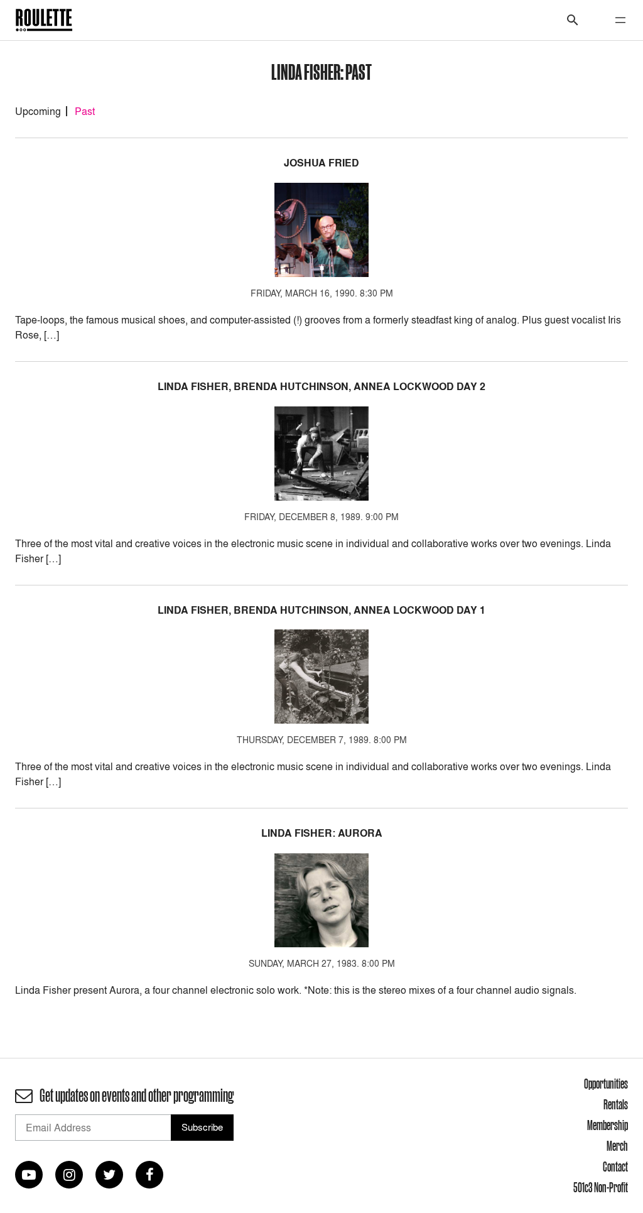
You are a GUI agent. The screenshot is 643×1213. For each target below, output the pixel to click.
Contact (615, 1166)
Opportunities (606, 1083)
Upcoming (38, 111)
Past (85, 111)
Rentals (615, 1104)
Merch (617, 1146)
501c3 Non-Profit (600, 1187)
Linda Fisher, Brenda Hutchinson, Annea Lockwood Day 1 (321, 610)
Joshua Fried (321, 163)
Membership (607, 1125)
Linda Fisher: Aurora (321, 833)
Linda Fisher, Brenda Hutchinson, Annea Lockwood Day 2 (321, 386)
